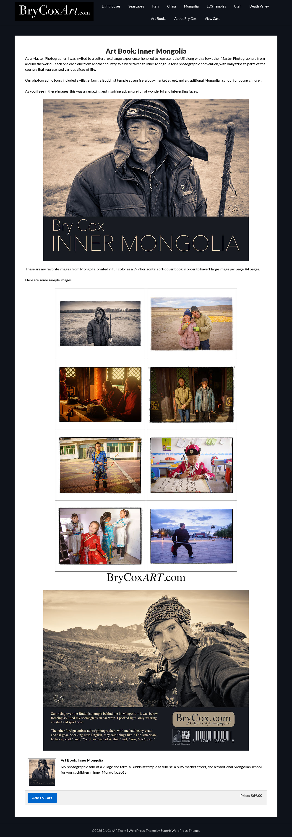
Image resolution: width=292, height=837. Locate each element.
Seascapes (136, 6)
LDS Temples (216, 6)
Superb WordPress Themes (180, 830)
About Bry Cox (185, 18)
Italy (155, 6)
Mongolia (191, 6)
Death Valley (259, 6)
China (171, 6)
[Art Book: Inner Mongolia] (41, 786)
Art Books (158, 18)
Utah (237, 6)
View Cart (212, 18)
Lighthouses (111, 6)
